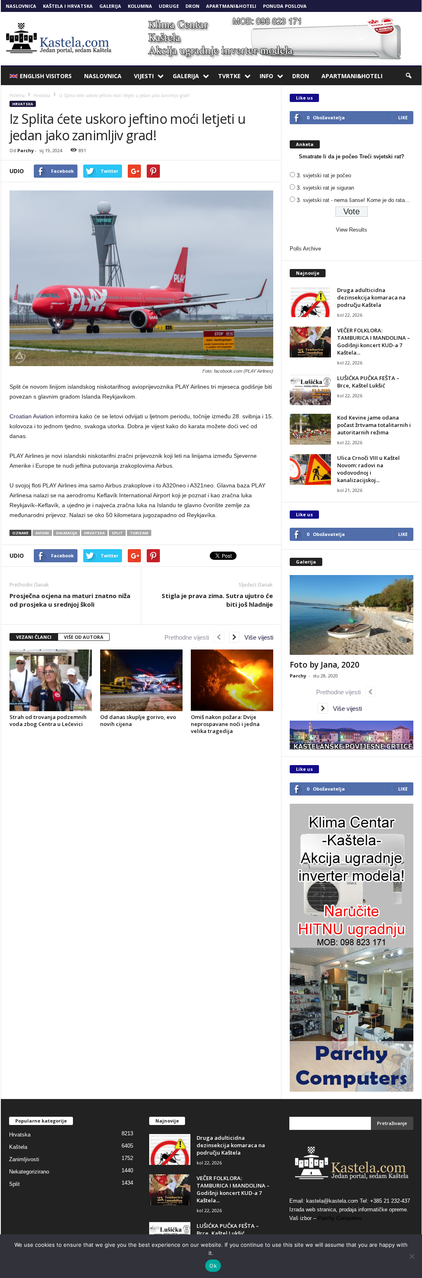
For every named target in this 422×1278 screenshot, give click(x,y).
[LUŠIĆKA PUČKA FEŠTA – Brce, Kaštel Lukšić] (310, 389)
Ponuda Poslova (285, 6)
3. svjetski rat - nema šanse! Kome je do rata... (353, 200)
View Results (351, 230)
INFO (266, 76)
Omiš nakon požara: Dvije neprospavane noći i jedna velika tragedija (225, 724)
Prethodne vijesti (189, 637)
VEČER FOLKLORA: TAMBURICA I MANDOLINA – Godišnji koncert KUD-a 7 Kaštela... (373, 341)
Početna (17, 95)
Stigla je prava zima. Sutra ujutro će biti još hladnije (217, 599)
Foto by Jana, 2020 (324, 664)
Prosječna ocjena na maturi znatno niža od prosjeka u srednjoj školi (69, 599)
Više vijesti (256, 637)
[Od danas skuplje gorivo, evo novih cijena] (141, 680)
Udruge (169, 6)
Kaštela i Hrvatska (68, 6)
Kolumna (140, 6)
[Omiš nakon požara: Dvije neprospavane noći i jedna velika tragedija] (232, 680)
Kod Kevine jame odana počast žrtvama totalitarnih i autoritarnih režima (374, 425)
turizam (139, 533)
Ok (213, 1265)
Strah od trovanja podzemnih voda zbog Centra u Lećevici (48, 720)
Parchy (25, 150)
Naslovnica (21, 6)
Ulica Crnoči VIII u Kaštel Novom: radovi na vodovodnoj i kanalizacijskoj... (368, 469)
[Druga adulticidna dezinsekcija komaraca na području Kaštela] (310, 301)
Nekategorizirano (29, 1172)
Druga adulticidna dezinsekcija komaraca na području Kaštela (371, 297)
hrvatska (94, 533)
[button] (409, 76)
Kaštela (18, 1147)
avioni (42, 533)
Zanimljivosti (24, 1159)
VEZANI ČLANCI (34, 637)
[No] (412, 1256)
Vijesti (144, 76)
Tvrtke (229, 76)
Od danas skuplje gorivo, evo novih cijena (138, 720)
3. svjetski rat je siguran (325, 188)
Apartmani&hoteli (231, 6)
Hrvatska (22, 104)
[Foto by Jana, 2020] (351, 615)
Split (14, 1184)
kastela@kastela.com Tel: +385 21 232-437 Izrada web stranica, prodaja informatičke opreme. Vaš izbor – (349, 1209)
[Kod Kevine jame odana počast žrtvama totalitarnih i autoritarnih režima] (310, 429)
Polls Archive (305, 249)
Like (403, 117)
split (117, 533)
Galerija (110, 6)
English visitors (46, 76)
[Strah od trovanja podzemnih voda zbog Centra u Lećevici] (50, 680)
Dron (192, 6)
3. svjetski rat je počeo (324, 175)
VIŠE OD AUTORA (83, 637)
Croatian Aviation (31, 416)
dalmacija (66, 533)
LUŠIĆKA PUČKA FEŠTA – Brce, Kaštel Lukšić (368, 381)
